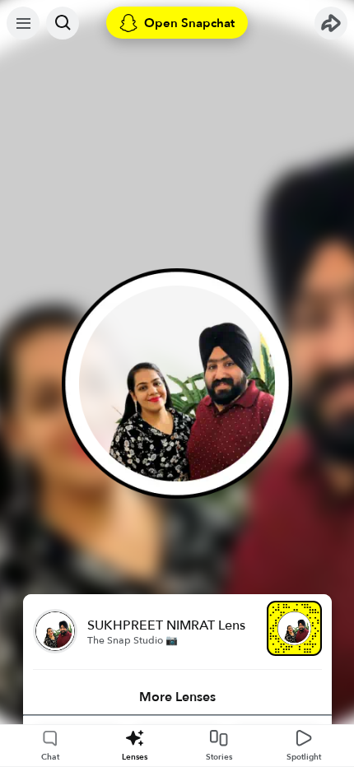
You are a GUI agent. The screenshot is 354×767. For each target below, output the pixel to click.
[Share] (330, 23)
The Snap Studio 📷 (132, 640)
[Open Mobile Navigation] (23, 23)
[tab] (177, 697)
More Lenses (177, 697)
